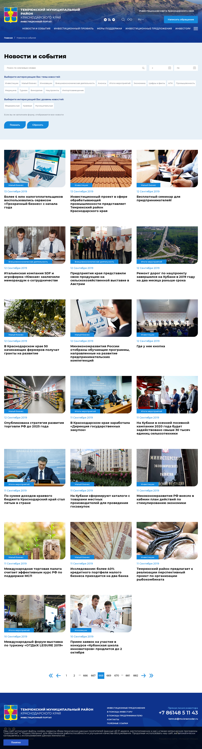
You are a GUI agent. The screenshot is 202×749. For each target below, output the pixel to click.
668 (101, 675)
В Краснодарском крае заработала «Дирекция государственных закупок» (100, 426)
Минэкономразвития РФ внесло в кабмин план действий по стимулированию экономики (165, 499)
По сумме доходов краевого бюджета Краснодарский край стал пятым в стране (34, 499)
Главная (8, 38)
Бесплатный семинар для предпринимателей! (158, 198)
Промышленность (185, 83)
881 (128, 675)
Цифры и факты (157, 83)
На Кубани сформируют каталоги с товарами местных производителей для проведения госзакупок (100, 501)
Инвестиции (11, 83)
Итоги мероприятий (119, 83)
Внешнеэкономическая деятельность (75, 83)
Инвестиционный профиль (74, 29)
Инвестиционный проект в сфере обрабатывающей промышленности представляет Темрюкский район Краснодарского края (98, 204)
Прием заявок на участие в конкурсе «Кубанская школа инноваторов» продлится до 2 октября (96, 647)
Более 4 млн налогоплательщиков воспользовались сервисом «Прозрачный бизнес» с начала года (33, 202)
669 (108, 675)
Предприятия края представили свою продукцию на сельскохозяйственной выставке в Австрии (99, 279)
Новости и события (36, 29)
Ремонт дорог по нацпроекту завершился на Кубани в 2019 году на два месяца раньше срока (166, 277)
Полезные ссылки (117, 723)
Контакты (113, 719)
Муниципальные (44, 106)
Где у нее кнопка (151, 346)
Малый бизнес (29, 83)
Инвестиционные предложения (148, 29)
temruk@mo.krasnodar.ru (183, 719)
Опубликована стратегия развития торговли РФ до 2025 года (34, 424)
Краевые (27, 106)
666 (85, 675)
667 (93, 675)
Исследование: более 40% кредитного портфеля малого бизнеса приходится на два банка (99, 572)
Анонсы (102, 83)
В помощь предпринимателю (124, 715)
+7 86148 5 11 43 (178, 712)
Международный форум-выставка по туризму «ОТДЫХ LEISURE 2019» (33, 643)
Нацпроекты (52, 90)
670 (116, 675)
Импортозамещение (73, 90)
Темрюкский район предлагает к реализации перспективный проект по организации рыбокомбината (165, 574)
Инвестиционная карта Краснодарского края (166, 11)
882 (135, 675)
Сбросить (37, 125)
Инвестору (183, 29)
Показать (15, 125)
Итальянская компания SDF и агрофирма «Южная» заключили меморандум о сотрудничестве (32, 277)
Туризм (23, 90)
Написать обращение (181, 19)
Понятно (16, 742)
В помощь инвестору (119, 712)
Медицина (10, 90)
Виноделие (36, 90)
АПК (170, 83)
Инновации (46, 83)
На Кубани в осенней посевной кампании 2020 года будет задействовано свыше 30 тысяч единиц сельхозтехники (163, 428)
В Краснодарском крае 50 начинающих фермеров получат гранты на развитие (31, 350)
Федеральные (12, 106)
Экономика (139, 83)
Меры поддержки (109, 29)
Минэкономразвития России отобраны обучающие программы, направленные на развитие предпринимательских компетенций (100, 353)
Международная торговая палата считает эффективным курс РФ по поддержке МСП (33, 572)
